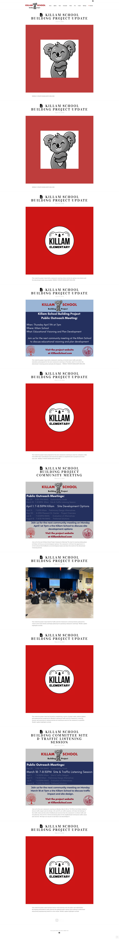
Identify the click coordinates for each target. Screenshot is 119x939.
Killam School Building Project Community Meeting (59, 471)
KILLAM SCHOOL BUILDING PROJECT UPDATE (59, 198)
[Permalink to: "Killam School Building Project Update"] (59, 59)
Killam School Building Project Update (59, 16)
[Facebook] (93, 1)
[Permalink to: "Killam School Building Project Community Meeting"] (59, 510)
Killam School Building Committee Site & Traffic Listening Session (59, 737)
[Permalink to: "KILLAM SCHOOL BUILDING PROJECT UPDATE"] (59, 241)
